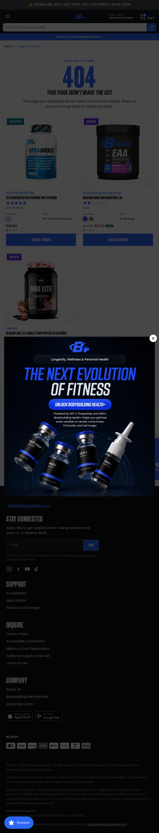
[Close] (153, 338)
